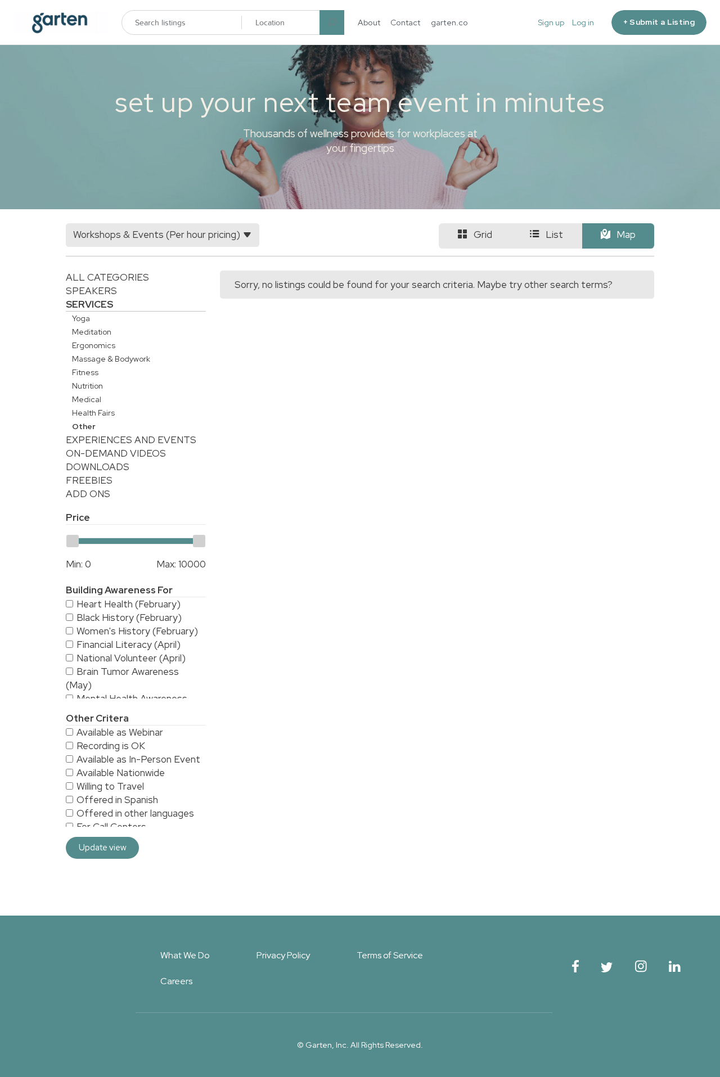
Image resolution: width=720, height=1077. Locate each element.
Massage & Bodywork (111, 359)
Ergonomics (93, 345)
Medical (86, 399)
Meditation (91, 332)
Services (89, 304)
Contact (405, 22)
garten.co (449, 22)
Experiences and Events (131, 440)
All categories (107, 277)
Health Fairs (93, 413)
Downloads (97, 467)
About (369, 22)
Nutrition (87, 386)
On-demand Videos (116, 453)
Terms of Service (390, 955)
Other (84, 426)
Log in (583, 22)
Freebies (89, 480)
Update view (103, 847)
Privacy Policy (283, 955)
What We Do (185, 955)
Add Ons (88, 494)
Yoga (81, 318)
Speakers (91, 291)
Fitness (85, 372)
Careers (176, 981)
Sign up (551, 22)
